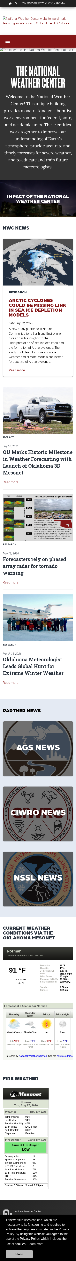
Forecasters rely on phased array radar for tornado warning (34, 566)
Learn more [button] (35, 1244)
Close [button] (19, 1254)
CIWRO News (38, 811)
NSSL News (38, 877)
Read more (10, 482)
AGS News (38, 746)
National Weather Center (28, 1211)
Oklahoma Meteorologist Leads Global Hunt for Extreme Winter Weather (33, 666)
